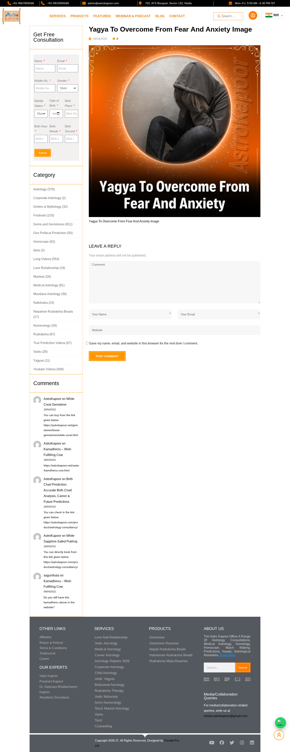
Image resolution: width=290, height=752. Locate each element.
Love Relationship (46, 268)
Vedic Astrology (106, 643)
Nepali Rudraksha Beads (167, 649)
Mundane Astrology (46, 294)
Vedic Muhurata (106, 696)
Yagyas (38, 360)
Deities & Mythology (47, 206)
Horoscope (41, 241)
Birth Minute (54, 129)
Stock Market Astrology (112, 708)
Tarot (98, 720)
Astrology (40, 189)
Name (38, 61)
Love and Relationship (111, 637)
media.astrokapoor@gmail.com (225, 716)
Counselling (103, 726)
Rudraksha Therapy (109, 691)
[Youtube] (211, 742)
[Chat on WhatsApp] (280, 722)
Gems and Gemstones (49, 224)
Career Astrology (107, 655)
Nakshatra (40, 302)
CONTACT (177, 16)
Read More (227, 655)
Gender (62, 80)
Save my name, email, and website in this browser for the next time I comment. (143, 343)
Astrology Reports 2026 (112, 661)
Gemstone (157, 637)
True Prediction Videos (49, 343)
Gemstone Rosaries (164, 643)
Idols (36, 250)
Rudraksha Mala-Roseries (168, 661)
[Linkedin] (251, 742)
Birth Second (70, 129)
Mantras (39, 276)
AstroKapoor (52, 398)
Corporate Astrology (47, 198)
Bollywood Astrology (109, 685)
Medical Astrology (45, 285)
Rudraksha (41, 334)
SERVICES (57, 16)
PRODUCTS (79, 16)
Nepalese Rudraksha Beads (53, 311)
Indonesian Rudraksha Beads (171, 655)
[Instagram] (241, 742)
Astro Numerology (108, 702)
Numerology (42, 325)
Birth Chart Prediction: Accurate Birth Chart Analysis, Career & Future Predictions (58, 490)
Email (61, 61)
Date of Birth (54, 103)
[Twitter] (231, 742)
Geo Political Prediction (49, 233)
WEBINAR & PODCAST (133, 16)
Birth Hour (40, 126)
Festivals (39, 215)
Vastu (37, 351)
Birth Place (69, 103)
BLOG (160, 16)
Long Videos (42, 259)
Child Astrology (106, 673)
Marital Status (38, 103)
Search (242, 667)
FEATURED (102, 16)
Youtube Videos (44, 369)
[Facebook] (221, 742)
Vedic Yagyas (105, 679)
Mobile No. (41, 80)
